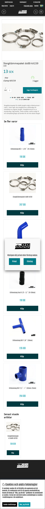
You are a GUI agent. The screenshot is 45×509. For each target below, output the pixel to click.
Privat (14, 261)
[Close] (40, 239)
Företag (30, 261)
